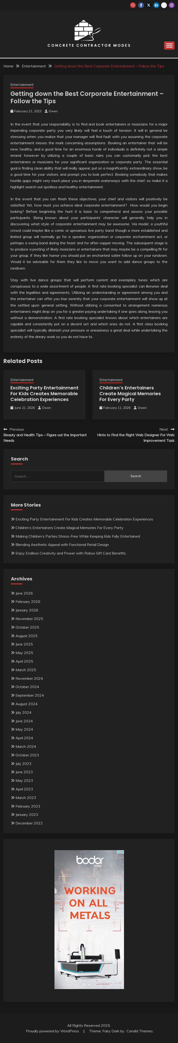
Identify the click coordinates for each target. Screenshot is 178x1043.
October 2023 (27, 755)
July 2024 (24, 712)
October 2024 (27, 686)
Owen (53, 111)
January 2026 (27, 610)
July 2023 (24, 763)
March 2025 (26, 669)
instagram (172, 5)
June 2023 (24, 772)
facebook (141, 5)
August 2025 (27, 635)
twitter (149, 5)
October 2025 (27, 627)
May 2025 (24, 652)
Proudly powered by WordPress (53, 1031)
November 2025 (29, 618)
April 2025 (24, 661)
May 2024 (24, 729)
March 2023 (26, 797)
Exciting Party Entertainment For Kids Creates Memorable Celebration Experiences (44, 394)
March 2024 (26, 746)
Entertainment (22, 84)
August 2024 (27, 704)
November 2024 (29, 678)
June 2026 (24, 593)
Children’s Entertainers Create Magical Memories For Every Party (130, 394)
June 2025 (24, 644)
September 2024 (30, 695)
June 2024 (24, 721)
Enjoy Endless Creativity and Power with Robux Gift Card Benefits (71, 553)
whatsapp (164, 5)
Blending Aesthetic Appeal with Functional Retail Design (62, 544)
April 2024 (24, 738)
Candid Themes (140, 1031)
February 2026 (28, 601)
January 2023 (27, 814)
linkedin (156, 5)
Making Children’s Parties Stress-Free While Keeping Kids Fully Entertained (78, 536)
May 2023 (24, 780)
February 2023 (28, 806)
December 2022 (29, 823)
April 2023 (24, 789)
